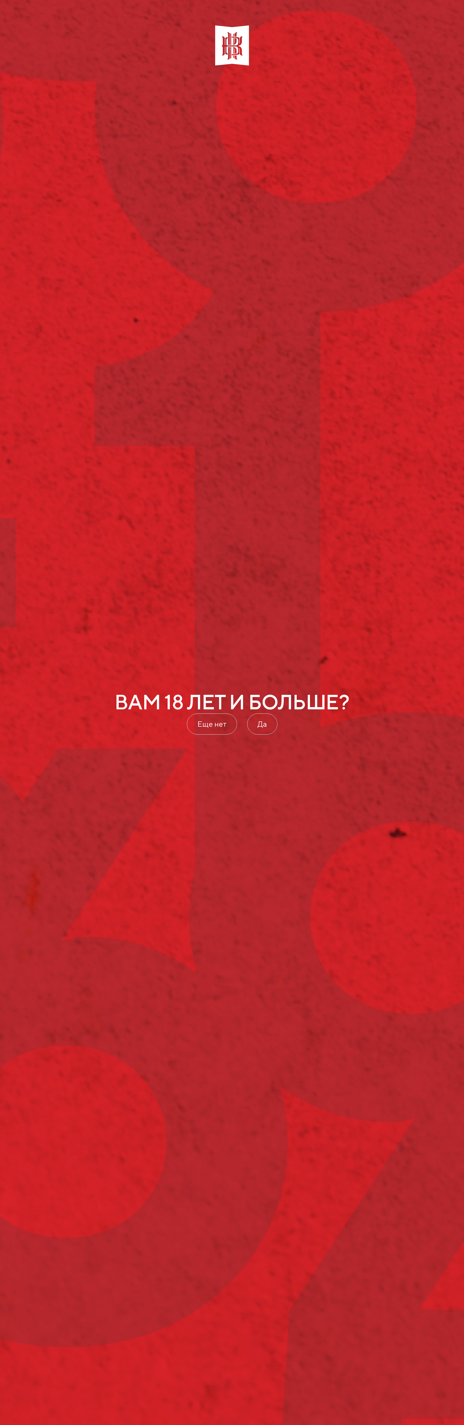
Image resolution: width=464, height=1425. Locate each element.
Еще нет (212, 723)
